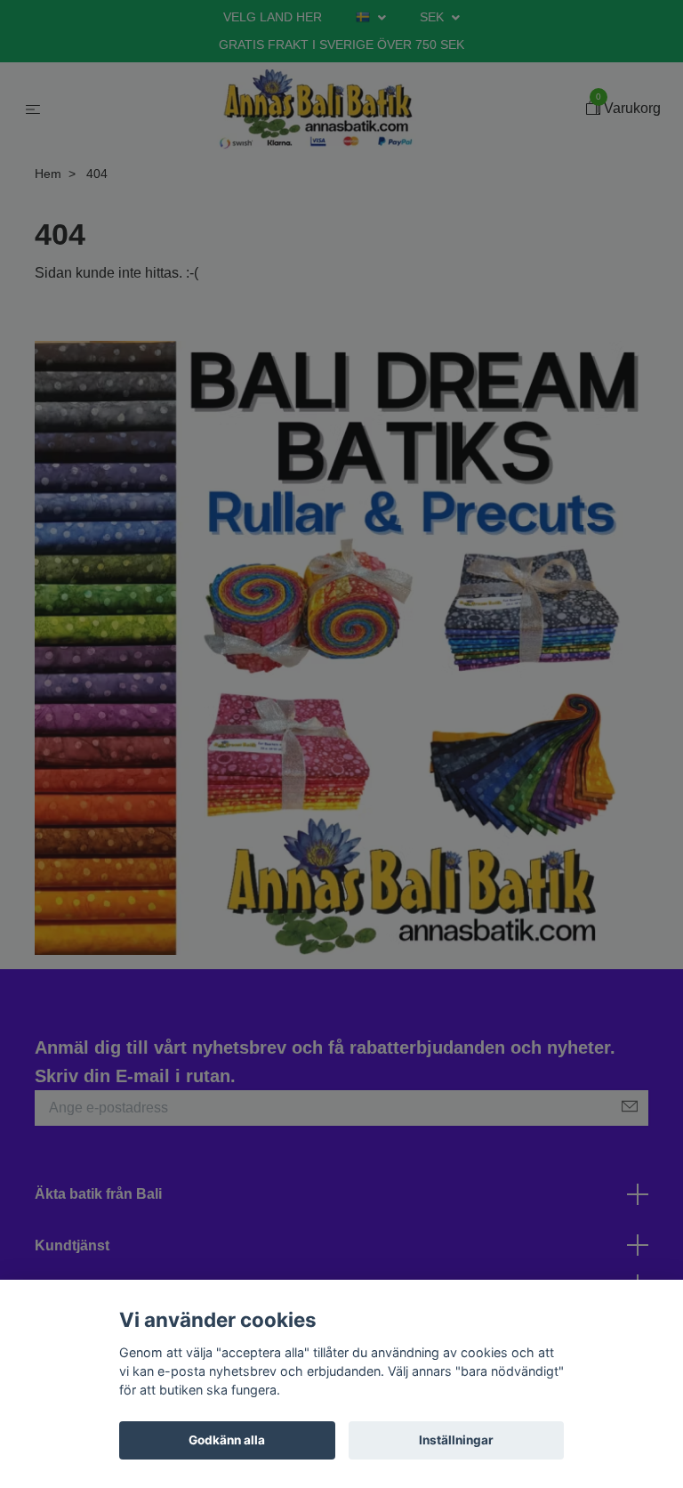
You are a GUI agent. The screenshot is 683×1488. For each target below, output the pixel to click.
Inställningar (456, 1440)
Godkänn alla (227, 1440)
